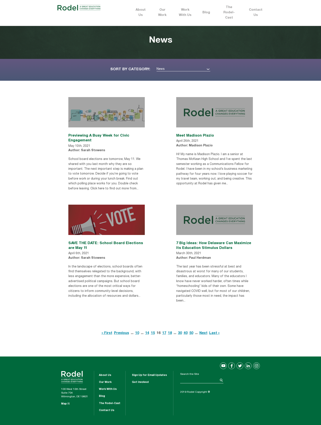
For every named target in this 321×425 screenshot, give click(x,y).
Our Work (162, 12)
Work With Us (185, 12)
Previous (121, 333)
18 (170, 333)
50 (191, 333)
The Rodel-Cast (229, 12)
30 (180, 333)
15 (153, 333)
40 (186, 333)
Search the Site (189, 374)
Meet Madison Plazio (195, 135)
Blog (206, 12)
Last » (214, 333)
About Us (141, 12)
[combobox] (183, 69)
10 (137, 333)
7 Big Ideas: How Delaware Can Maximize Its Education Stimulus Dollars (213, 245)
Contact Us (255, 12)
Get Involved (140, 382)
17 (164, 333)
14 (147, 333)
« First (107, 333)
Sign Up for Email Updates (149, 375)
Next (203, 333)
